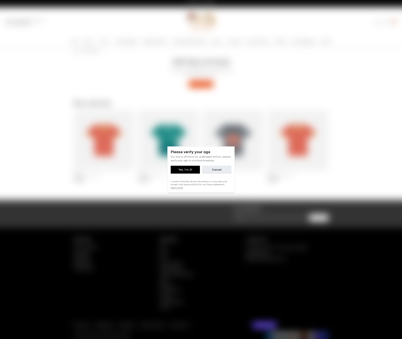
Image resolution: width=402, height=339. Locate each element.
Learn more (177, 187)
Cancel (217, 169)
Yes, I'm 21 (185, 169)
